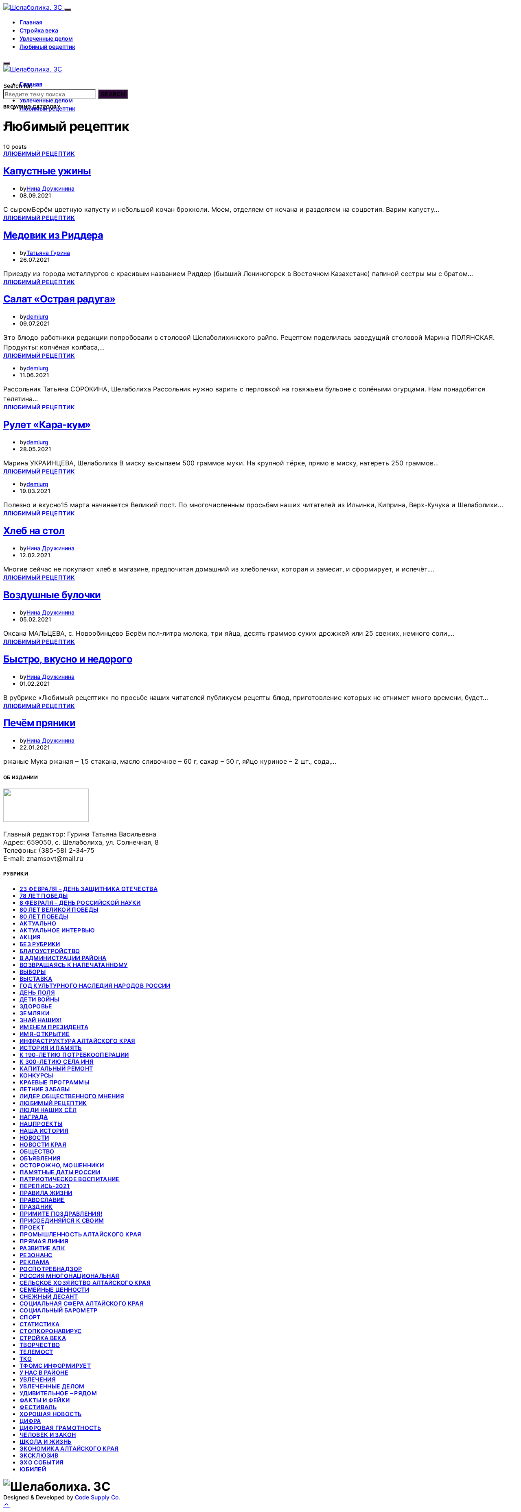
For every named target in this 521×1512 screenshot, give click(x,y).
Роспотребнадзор (51, 1268)
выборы (33, 971)
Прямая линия (44, 1241)
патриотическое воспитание (70, 1178)
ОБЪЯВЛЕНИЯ (40, 1158)
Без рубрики (40, 944)
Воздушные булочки (52, 595)
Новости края (43, 1144)
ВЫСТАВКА (36, 978)
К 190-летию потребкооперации (74, 1054)
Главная (31, 22)
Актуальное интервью (57, 930)
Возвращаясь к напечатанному (73, 964)
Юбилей (33, 1469)
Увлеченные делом (46, 38)
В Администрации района (63, 957)
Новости (34, 1137)
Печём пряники (39, 723)
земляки (34, 1013)
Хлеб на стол (34, 531)
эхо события (42, 1462)
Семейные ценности (54, 1289)
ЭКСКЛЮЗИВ (39, 1455)
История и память (51, 1047)
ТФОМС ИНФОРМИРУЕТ (55, 1365)
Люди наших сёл (48, 1109)
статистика (40, 1324)
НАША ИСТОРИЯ (44, 1130)
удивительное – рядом (58, 1393)
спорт (30, 1317)
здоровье (36, 1006)
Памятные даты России (60, 1172)
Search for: (18, 85)
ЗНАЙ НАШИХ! (41, 1020)
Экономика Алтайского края (69, 1448)
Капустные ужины (47, 171)
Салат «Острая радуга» (59, 299)
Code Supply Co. (97, 1497)
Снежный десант (49, 1296)
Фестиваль (38, 1406)
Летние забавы (45, 1089)
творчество (40, 1344)
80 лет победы (44, 916)
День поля (37, 992)
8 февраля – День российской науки (80, 902)
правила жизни (46, 1192)
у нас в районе (44, 1372)
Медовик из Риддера (53, 235)
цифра (30, 1420)
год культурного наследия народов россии (95, 985)
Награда (34, 1116)
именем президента (54, 1026)
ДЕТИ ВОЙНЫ (39, 999)
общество (37, 1151)
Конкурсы (36, 1075)
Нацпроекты (41, 1123)
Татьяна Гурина (48, 252)
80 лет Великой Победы (59, 909)
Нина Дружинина (50, 188)
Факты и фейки (45, 1400)
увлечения (38, 1379)
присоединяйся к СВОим (62, 1220)
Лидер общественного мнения (72, 1096)
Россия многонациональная (69, 1275)
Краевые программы (54, 1082)
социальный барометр (59, 1310)
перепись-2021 (45, 1185)
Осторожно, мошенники (62, 1165)
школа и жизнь (46, 1441)
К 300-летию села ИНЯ (57, 1061)
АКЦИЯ (30, 937)
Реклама (34, 1261)
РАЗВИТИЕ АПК (42, 1248)
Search (113, 94)
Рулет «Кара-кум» (46, 424)
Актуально (38, 923)
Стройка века (39, 30)
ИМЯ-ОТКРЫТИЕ (45, 1033)
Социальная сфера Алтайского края (82, 1303)
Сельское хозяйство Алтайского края (85, 1282)
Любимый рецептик (47, 46)
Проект (32, 1227)
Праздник (36, 1206)
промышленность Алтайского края (81, 1234)
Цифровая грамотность (60, 1427)
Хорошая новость (50, 1413)
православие (42, 1199)
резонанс (36, 1254)
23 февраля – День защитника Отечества (89, 888)
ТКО (26, 1358)
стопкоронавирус (50, 1330)
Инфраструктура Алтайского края (78, 1040)
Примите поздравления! (61, 1213)
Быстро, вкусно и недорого (67, 659)
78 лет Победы (44, 895)
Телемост (36, 1351)
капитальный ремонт (56, 1068)
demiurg (37, 316)
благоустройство (50, 950)
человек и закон (48, 1434)
